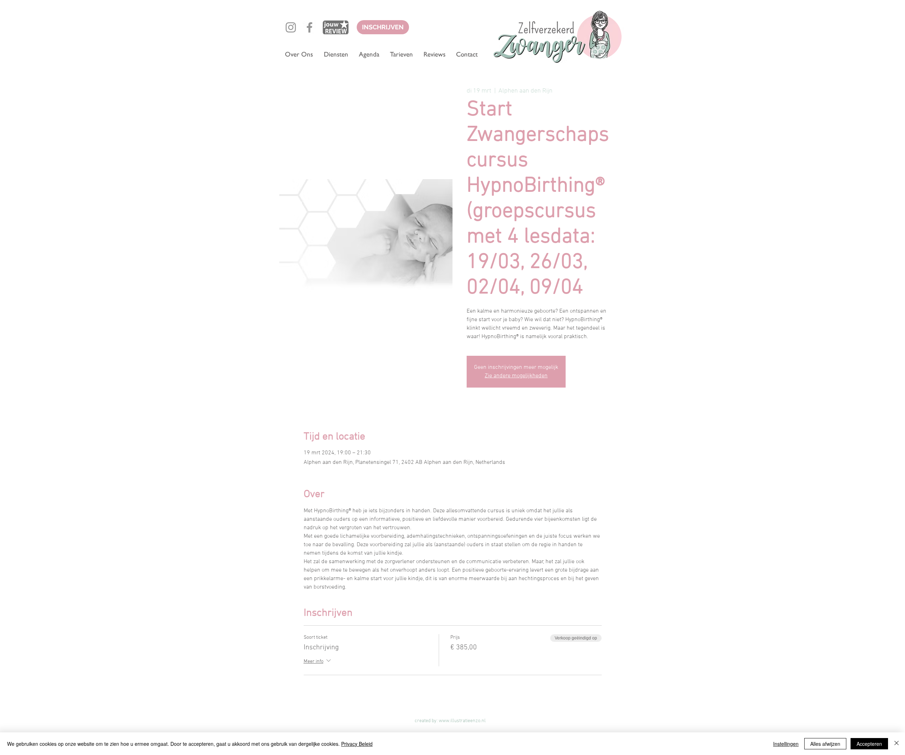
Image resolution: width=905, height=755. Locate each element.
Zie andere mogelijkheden (516, 375)
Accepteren (869, 743)
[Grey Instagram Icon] (291, 27)
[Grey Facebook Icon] (309, 27)
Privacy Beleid (357, 743)
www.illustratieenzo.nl (462, 721)
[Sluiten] (896, 743)
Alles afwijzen (825, 743)
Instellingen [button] (786, 743)
